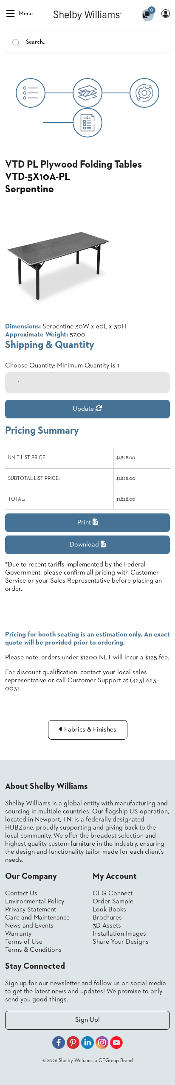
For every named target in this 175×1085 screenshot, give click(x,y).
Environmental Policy (34, 901)
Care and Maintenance (37, 917)
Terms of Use (23, 942)
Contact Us (21, 893)
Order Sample (113, 901)
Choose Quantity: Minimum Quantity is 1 (62, 365)
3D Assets (107, 925)
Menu (26, 14)
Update (84, 409)
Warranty (18, 934)
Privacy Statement (30, 909)
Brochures (107, 917)
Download (85, 544)
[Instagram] (102, 1043)
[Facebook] (58, 1043)
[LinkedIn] (87, 1043)
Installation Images (119, 934)
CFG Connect (113, 893)
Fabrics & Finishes (89, 729)
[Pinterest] (73, 1043)
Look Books (109, 909)
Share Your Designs (121, 942)
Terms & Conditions (33, 950)
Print (85, 522)
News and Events (29, 925)
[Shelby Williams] (87, 14)
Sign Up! (87, 1020)
